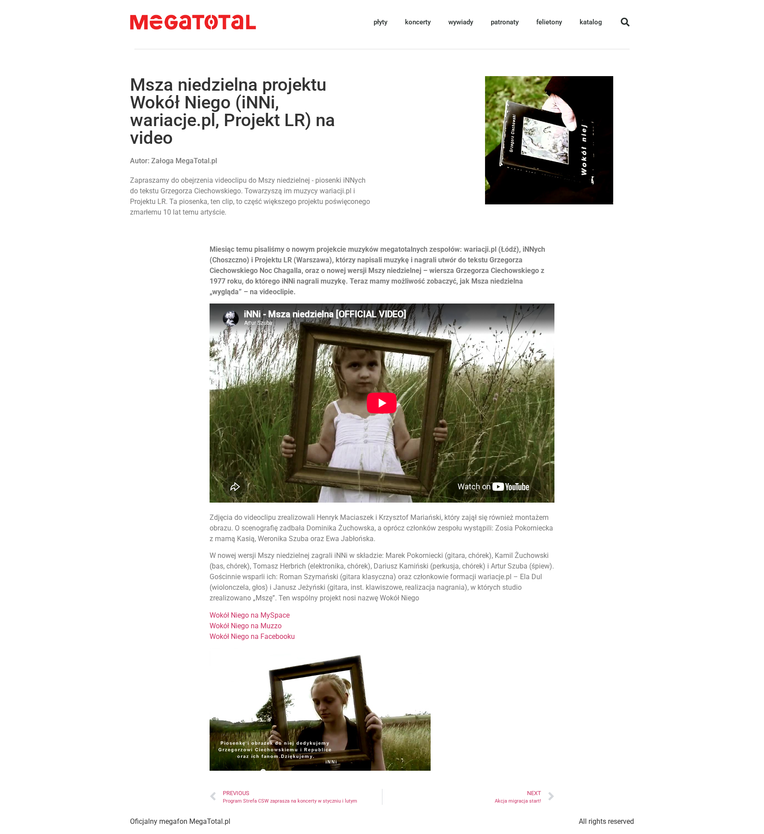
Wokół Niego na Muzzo (246, 626)
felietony (549, 22)
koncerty (418, 22)
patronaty (505, 22)
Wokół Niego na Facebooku (252, 636)
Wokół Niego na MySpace (250, 615)
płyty (380, 22)
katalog (591, 22)
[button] (625, 22)
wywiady (460, 22)
